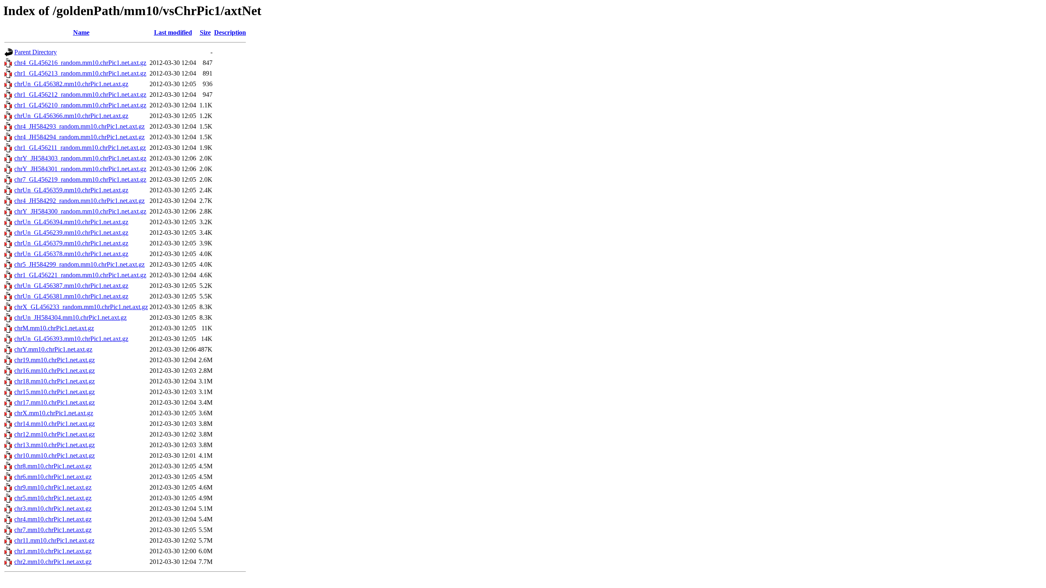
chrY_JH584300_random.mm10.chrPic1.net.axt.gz (80, 211)
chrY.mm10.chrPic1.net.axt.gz (53, 349)
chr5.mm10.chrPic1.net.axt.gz (53, 497)
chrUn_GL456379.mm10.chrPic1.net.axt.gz (71, 243)
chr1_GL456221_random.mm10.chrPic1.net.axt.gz (80, 275)
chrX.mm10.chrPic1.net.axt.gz (53, 413)
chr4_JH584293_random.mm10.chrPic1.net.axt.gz (79, 126)
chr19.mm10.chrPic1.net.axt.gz (54, 359)
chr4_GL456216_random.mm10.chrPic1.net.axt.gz (80, 62)
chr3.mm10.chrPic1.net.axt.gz (53, 508)
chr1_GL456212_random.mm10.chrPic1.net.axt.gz (80, 94)
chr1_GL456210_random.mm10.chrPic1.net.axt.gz (80, 105)
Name (81, 32)
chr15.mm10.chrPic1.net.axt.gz (54, 391)
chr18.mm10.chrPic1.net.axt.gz (54, 381)
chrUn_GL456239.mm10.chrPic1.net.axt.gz (71, 232)
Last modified (173, 32)
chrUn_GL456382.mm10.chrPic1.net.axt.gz (71, 83)
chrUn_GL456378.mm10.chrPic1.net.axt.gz (71, 253)
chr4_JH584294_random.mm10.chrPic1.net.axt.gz (79, 137)
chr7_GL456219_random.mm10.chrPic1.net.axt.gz (80, 179)
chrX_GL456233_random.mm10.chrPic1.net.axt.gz (81, 306)
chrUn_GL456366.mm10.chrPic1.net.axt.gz (71, 115)
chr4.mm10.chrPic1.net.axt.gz (53, 519)
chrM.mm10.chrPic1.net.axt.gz (54, 328)
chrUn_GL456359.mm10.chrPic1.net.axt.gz (71, 190)
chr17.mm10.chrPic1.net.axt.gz (54, 402)
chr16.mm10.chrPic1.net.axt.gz (54, 370)
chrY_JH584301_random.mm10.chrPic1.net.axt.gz (80, 168)
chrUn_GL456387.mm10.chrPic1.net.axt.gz (71, 285)
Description (230, 32)
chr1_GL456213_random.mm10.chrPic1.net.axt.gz (80, 73)
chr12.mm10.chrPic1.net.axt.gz (54, 434)
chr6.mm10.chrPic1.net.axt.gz (53, 476)
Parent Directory (35, 52)
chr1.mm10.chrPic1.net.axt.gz (53, 551)
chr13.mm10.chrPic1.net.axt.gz (54, 444)
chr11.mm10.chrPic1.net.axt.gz (54, 540)
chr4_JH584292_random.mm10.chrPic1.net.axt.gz (79, 200)
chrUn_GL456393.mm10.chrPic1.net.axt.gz (71, 338)
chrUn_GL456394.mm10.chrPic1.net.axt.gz (71, 221)
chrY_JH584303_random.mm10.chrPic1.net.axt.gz (80, 158)
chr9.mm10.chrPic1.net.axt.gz (53, 487)
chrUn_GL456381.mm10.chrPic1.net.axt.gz (71, 296)
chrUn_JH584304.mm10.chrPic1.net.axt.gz (70, 317)
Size (205, 32)
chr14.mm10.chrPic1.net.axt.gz (54, 423)
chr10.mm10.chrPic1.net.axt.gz (54, 455)
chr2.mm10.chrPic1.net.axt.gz (53, 561)
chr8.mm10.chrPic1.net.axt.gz (53, 466)
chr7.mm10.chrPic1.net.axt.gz (53, 529)
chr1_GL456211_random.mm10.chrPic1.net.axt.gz (80, 147)
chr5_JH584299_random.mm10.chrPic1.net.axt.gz (79, 264)
